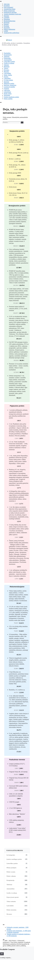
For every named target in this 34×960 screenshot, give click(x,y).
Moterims (6, 66)
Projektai (6, 26)
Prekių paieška (8, 98)
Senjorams (7, 95)
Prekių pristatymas (9, 11)
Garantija (6, 17)
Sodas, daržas (8, 75)
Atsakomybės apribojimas (11, 32)
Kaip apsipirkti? (8, 7)
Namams (6, 82)
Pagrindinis (7, 53)
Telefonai (6, 56)
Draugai (6, 24)
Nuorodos (7, 27)
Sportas (6, 76)
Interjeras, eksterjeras (10, 85)
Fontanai (6, 88)
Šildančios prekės (9, 83)
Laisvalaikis (7, 73)
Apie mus (7, 4)
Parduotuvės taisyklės (10, 12)
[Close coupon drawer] (2, 953)
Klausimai (7, 19)
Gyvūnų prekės (8, 80)
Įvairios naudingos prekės (11, 97)
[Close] (1, 36)
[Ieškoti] (22, 122)
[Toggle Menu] (1, 1)
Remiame (6, 22)
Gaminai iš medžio (9, 87)
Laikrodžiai (7, 78)
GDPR (6, 31)
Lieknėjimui (7, 92)
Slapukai (6, 16)
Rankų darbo (8, 93)
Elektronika (7, 58)
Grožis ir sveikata (9, 63)
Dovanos (6, 70)
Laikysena (7, 90)
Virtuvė (6, 68)
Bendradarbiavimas (9, 21)
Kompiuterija (8, 55)
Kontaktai (7, 5)
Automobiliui (8, 60)
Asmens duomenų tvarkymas (12, 14)
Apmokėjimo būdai (9, 9)
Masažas (6, 71)
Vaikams (6, 65)
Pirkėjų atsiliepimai (9, 29)
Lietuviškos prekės (9, 61)
